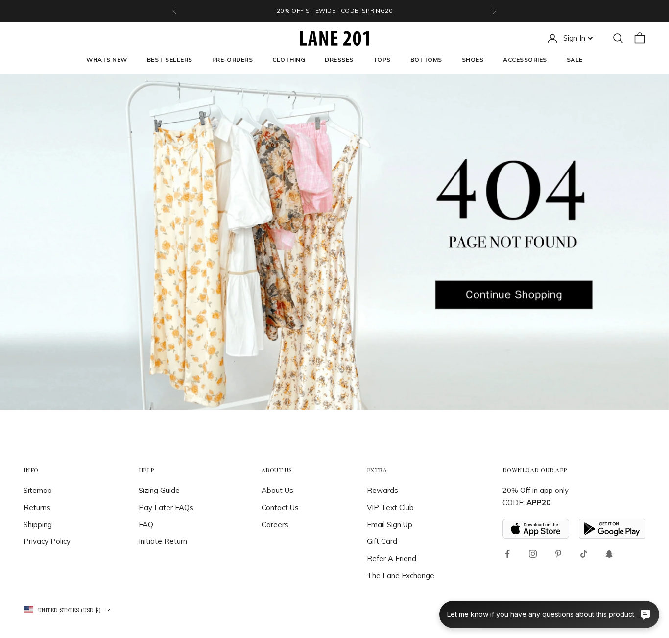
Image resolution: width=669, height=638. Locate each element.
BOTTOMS (426, 59)
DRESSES (339, 59)
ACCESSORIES (525, 59)
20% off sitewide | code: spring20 (335, 10)
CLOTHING (288, 59)
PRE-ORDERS (232, 59)
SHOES (472, 59)
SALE (575, 59)
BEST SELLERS (169, 59)
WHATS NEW (106, 59)
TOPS (382, 59)
